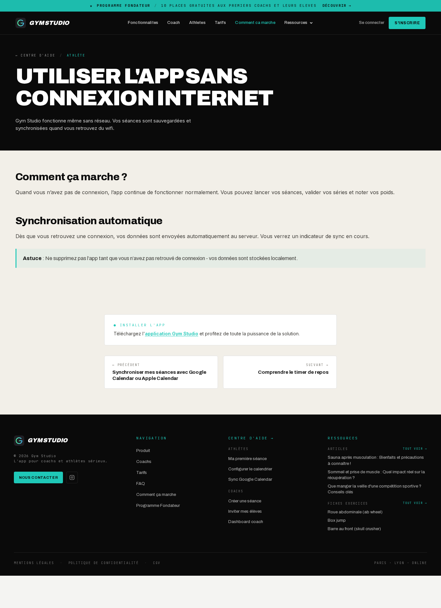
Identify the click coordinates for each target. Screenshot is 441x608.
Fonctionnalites (143, 22)
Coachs (143, 461)
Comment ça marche (156, 494)
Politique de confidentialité (103, 563)
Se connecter (371, 22)
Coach (173, 22)
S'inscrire (407, 23)
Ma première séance (247, 458)
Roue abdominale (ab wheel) (355, 512)
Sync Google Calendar (250, 479)
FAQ (140, 483)
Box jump (337, 520)
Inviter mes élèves (245, 511)
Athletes (197, 22)
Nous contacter (38, 477)
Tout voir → (415, 449)
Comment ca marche (255, 22)
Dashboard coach (245, 521)
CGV (156, 563)
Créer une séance (244, 501)
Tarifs (220, 22)
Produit (143, 450)
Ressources (295, 22)
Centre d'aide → (251, 438)
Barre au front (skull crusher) (354, 529)
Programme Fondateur (158, 505)
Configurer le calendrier (250, 469)
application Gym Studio (171, 333)
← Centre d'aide (35, 55)
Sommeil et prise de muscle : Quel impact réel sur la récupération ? (376, 475)
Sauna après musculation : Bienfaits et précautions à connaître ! (376, 460)
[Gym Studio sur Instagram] (72, 477)
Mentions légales (34, 563)
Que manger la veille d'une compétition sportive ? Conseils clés (374, 489)
